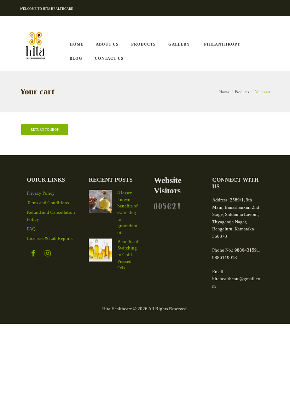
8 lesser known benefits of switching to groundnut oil (127, 212)
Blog (76, 58)
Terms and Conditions (48, 202)
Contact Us (109, 58)
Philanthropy (222, 44)
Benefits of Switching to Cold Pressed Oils (127, 254)
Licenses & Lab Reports (49, 238)
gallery (179, 44)
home (76, 44)
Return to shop (45, 129)
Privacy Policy (41, 193)
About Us (107, 44)
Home (224, 92)
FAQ (31, 228)
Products (143, 44)
